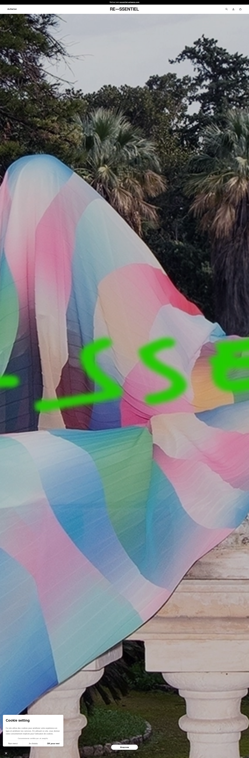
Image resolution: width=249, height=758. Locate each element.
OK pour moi (53, 743)
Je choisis (33, 743)
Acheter (12, 9)
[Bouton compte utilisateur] (233, 9)
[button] (6, 753)
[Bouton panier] (240, 9)
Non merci (13, 743)
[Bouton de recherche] (226, 9)
